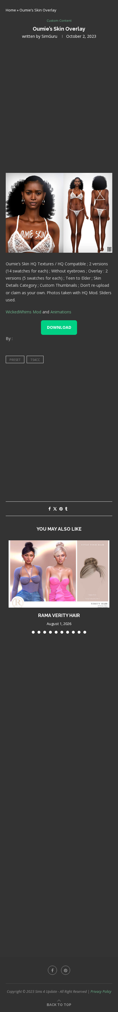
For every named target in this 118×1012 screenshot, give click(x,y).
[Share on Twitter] (55, 508)
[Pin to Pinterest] (61, 508)
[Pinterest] (65, 970)
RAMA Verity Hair (59, 615)
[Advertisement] (59, 105)
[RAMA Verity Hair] (59, 574)
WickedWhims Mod (23, 312)
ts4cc (35, 359)
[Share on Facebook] (49, 508)
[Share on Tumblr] (66, 508)
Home (11, 10)
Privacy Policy (101, 991)
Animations (60, 312)
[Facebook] (52, 970)
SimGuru (49, 36)
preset (15, 359)
